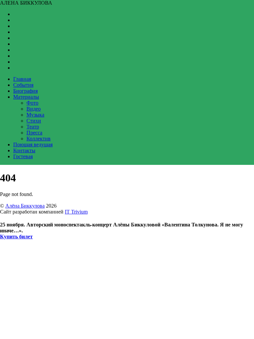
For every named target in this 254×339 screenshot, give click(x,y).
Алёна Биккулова (25, 206)
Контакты (24, 150)
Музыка (35, 115)
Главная (22, 79)
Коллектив (38, 138)
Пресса (34, 132)
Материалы (26, 97)
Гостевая (23, 156)
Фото (32, 103)
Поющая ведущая (33, 144)
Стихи (33, 120)
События (23, 85)
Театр (32, 126)
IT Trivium (76, 212)
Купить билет (16, 236)
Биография (25, 91)
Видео (33, 109)
